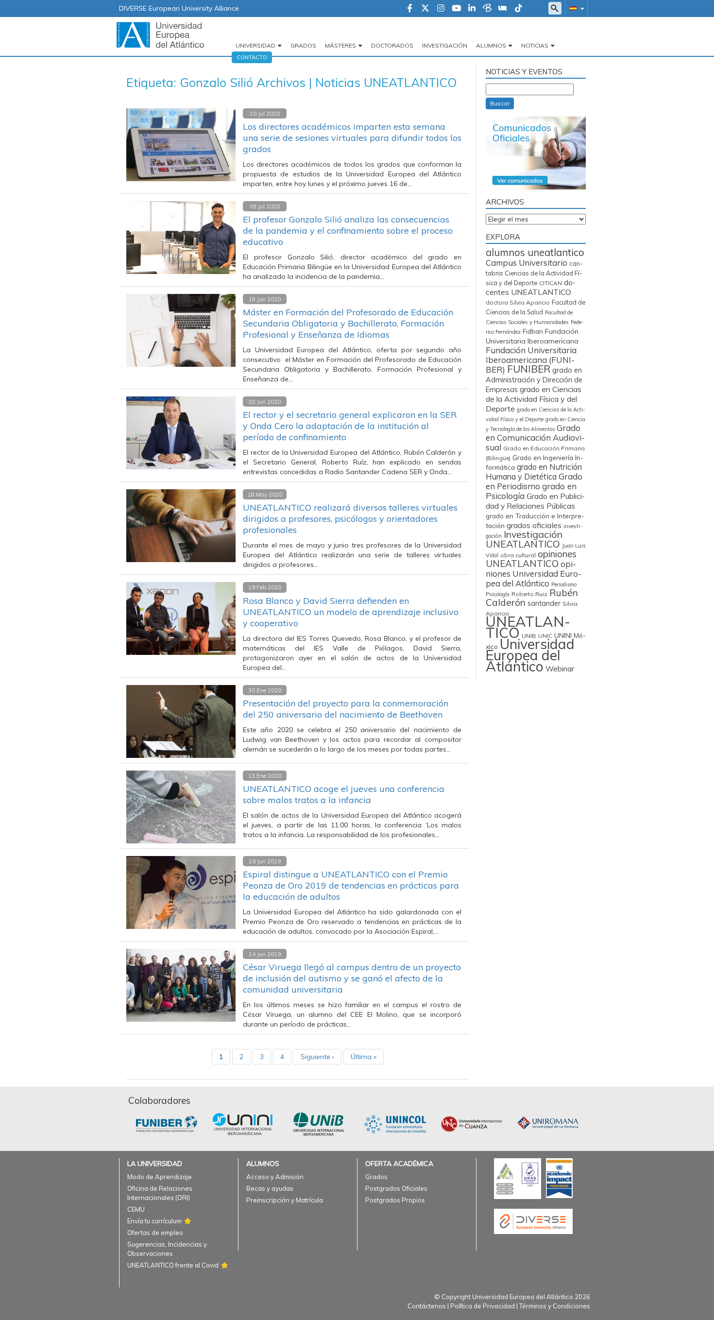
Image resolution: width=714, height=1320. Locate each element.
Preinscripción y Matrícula (284, 1200)
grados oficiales (534, 525)
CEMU (136, 1209)
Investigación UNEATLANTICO (524, 539)
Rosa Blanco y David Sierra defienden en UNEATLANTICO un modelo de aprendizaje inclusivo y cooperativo (351, 612)
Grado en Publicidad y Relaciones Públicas (535, 501)
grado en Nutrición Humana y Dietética (534, 471)
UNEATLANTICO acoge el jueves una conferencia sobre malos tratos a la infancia (343, 794)
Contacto (252, 57)
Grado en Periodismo (534, 481)
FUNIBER (528, 368)
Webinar (559, 668)
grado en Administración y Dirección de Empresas (534, 379)
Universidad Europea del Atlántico (530, 655)
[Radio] (502, 8)
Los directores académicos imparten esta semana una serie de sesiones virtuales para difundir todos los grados (352, 137)
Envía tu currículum (154, 1221)
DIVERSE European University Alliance (179, 8)
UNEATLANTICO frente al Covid (173, 1265)
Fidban (533, 331)
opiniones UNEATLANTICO (531, 558)
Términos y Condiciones (554, 1306)
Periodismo (564, 584)
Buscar (500, 103)
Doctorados (392, 45)
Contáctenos (427, 1306)
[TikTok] (518, 8)
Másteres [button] (340, 45)
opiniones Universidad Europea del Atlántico (533, 573)
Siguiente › (317, 1056)
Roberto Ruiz (529, 594)
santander (544, 603)
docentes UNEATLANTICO (531, 287)
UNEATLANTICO (528, 627)
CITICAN (550, 283)
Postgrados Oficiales (396, 1188)
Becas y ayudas (269, 1188)
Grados (303, 45)
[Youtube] (456, 8)
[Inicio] (160, 34)
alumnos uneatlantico (535, 252)
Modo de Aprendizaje (159, 1177)
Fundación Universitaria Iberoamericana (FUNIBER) (531, 360)
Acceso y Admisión (275, 1177)
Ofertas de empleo (155, 1232)
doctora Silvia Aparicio (518, 302)
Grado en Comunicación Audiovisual (535, 437)
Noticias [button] (534, 45)
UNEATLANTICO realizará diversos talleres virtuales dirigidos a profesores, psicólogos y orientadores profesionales (350, 518)
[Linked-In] (472, 8)
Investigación (444, 45)
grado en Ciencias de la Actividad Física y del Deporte (533, 398)
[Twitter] (425, 8)
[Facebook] (409, 8)
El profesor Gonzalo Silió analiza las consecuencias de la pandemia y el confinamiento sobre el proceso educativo (348, 230)
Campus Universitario (526, 262)
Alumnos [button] (491, 45)
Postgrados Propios (395, 1200)
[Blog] (487, 8)
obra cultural (518, 555)
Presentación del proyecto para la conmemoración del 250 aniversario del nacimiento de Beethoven (345, 709)
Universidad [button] (255, 45)
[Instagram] (440, 8)
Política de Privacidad (482, 1306)
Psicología (498, 594)
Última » (363, 1056)
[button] (575, 8)
